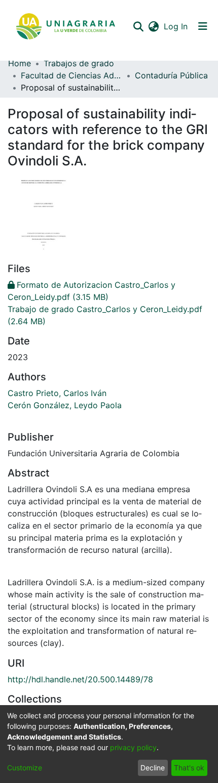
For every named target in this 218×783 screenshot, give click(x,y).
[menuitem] (153, 26)
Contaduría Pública (171, 75)
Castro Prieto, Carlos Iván (57, 393)
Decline (152, 767)
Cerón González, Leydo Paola (65, 405)
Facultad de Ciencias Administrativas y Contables (71, 75)
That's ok (189, 767)
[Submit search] (138, 26)
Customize (24, 767)
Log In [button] (176, 26)
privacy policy (133, 747)
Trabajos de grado (79, 63)
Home (19, 63)
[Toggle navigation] (202, 26)
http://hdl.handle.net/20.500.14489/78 (80, 679)
